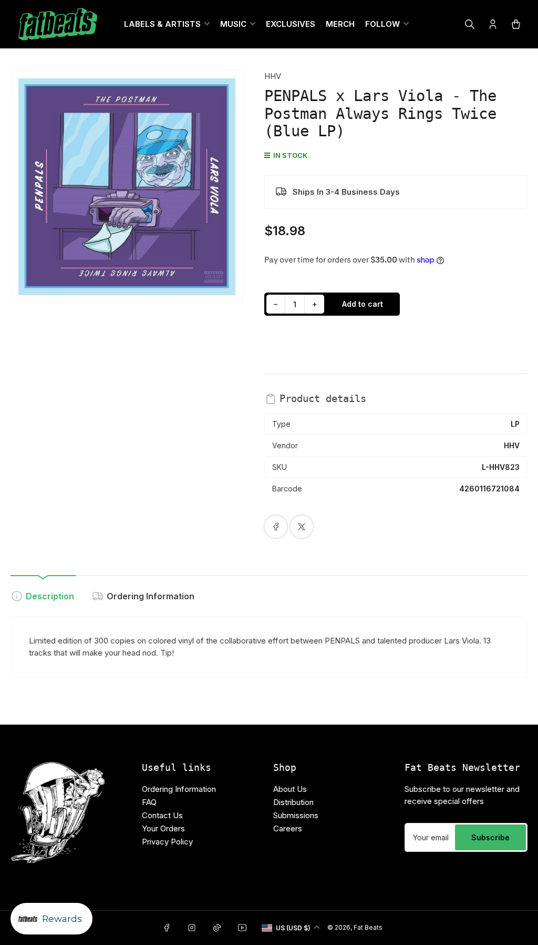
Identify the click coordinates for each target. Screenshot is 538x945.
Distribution (293, 802)
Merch (340, 24)
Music (233, 24)
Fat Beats (368, 927)
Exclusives (290, 24)
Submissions (295, 815)
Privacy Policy (167, 842)
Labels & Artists (162, 24)
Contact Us (162, 815)
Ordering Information (150, 596)
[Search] (469, 24)
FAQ (149, 802)
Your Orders (163, 828)
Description (50, 596)
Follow (382, 24)
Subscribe (490, 837)
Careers (287, 828)
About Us (290, 789)
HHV (272, 76)
